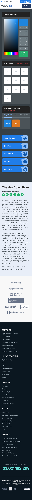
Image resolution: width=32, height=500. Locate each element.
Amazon (4, 377)
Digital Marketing (7, 360)
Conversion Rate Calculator (10, 415)
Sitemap (16, 484)
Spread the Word (9, 138)
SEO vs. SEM (6, 450)
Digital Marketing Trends (9, 438)
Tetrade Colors (20, 115)
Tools (3, 430)
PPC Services (6, 339)
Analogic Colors (26, 115)
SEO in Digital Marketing (9, 447)
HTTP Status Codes (8, 444)
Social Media (6, 371)
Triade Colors (15, 115)
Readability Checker (8, 424)
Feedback (7, 161)
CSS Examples (8, 154)
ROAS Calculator (7, 427)
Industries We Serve (8, 398)
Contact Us (5, 395)
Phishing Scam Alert (8, 403)
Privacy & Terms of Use (24, 483)
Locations (5, 400)
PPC (3, 366)
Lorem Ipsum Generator (9, 421)
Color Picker (5, 412)
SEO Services (6, 336)
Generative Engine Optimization (11, 441)
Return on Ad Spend (8, 453)
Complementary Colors (8, 115)
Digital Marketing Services (10, 333)
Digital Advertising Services (10, 351)
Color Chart (8, 169)
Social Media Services (8, 345)
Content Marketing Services (10, 342)
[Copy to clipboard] (26, 27)
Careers (4, 389)
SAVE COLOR (24, 54)
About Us (5, 386)
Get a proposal (24, 1)
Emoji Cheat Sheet (7, 418)
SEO (3, 363)
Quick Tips (7, 146)
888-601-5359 (7, 1)
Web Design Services (8, 348)
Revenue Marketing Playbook (10, 456)
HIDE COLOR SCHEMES (10, 110)
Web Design (5, 374)
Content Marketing (7, 368)
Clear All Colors (23, 63)
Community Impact (7, 392)
